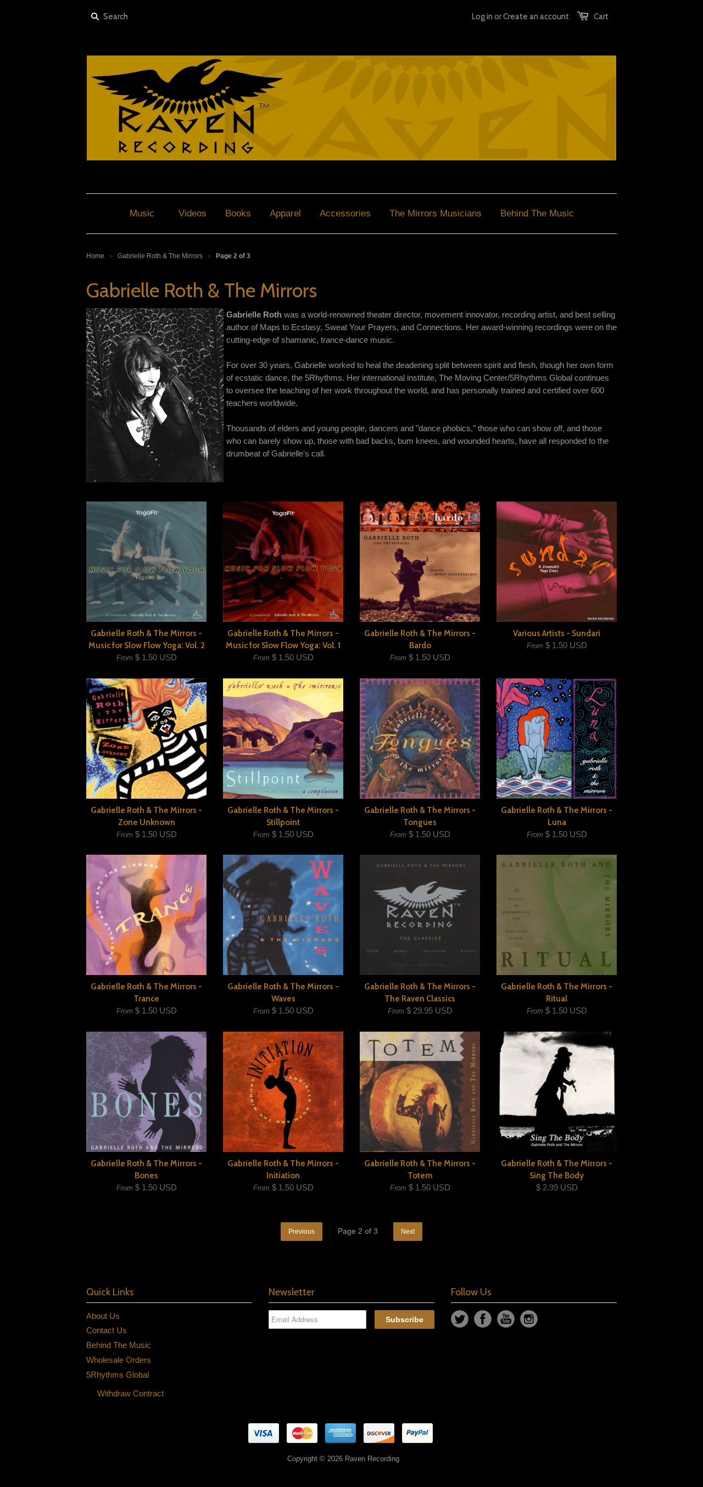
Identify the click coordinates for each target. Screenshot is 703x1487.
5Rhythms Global (117, 1374)
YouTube (506, 1319)
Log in (482, 16)
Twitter (459, 1319)
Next (408, 1231)
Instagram (529, 1319)
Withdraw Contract (130, 1393)
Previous (301, 1231)
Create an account (536, 16)
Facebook (483, 1319)
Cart (601, 16)
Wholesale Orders (118, 1360)
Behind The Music (118, 1345)
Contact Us (106, 1330)
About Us (103, 1316)
